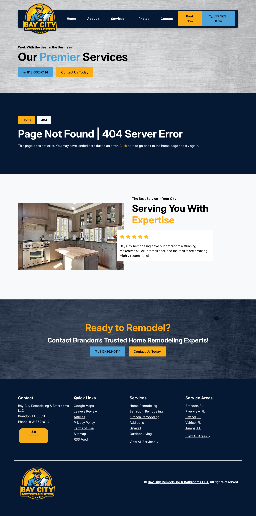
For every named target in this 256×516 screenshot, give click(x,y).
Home (71, 19)
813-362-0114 (220, 18)
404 (44, 120)
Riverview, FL (195, 411)
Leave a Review (85, 411)
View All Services (143, 442)
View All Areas (196, 436)
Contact (167, 19)
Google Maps (84, 406)
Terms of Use (84, 428)
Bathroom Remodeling (146, 411)
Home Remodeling (143, 406)
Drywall (135, 428)
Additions (137, 423)
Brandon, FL (194, 406)
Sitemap (80, 434)
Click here (126, 146)
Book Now (190, 18)
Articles (79, 417)
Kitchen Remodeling (144, 417)
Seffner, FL (193, 417)
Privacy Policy (84, 423)
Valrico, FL (193, 423)
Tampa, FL (193, 428)
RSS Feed (81, 439)
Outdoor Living (141, 434)
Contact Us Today (74, 72)
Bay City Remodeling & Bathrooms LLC (178, 482)
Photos (143, 19)
